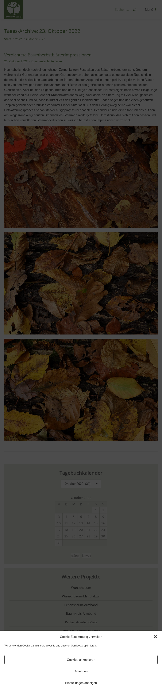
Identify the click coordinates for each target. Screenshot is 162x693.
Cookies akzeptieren (81, 659)
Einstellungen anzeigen (81, 683)
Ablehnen (81, 671)
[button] (155, 637)
